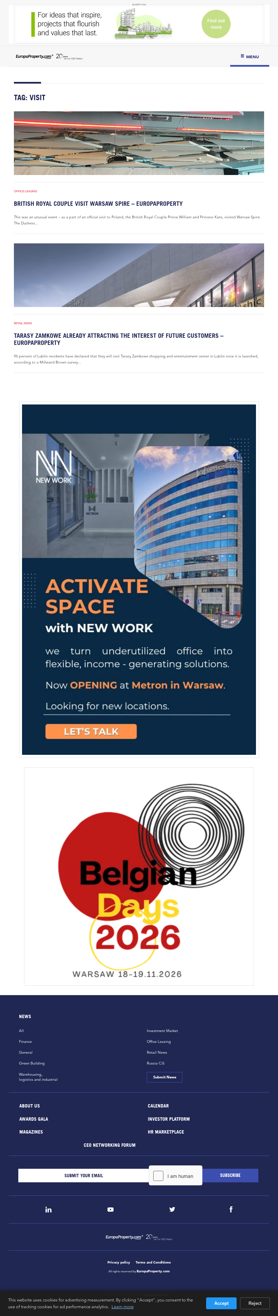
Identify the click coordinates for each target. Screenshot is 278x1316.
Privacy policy (118, 1262)
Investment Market (162, 1030)
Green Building (32, 1063)
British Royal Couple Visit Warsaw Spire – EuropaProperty (98, 203)
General (26, 1052)
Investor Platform (169, 1118)
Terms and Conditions (153, 1262)
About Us (29, 1106)
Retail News (23, 323)
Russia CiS (155, 1063)
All (21, 1030)
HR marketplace (166, 1132)
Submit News (164, 1077)
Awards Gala (33, 1118)
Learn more (123, 1306)
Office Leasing (25, 191)
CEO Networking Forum (109, 1144)
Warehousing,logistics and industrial (38, 1077)
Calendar (158, 1106)
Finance (25, 1041)
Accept (221, 1303)
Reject (255, 1303)
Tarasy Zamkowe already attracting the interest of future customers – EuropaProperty (118, 339)
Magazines (31, 1132)
